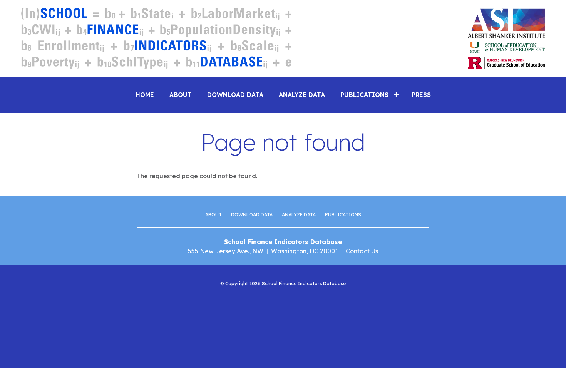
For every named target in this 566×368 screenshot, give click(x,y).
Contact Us (362, 251)
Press (421, 95)
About (180, 95)
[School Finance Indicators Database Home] (156, 38)
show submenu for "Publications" (396, 94)
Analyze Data (302, 95)
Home (145, 95)
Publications (343, 214)
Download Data (235, 95)
